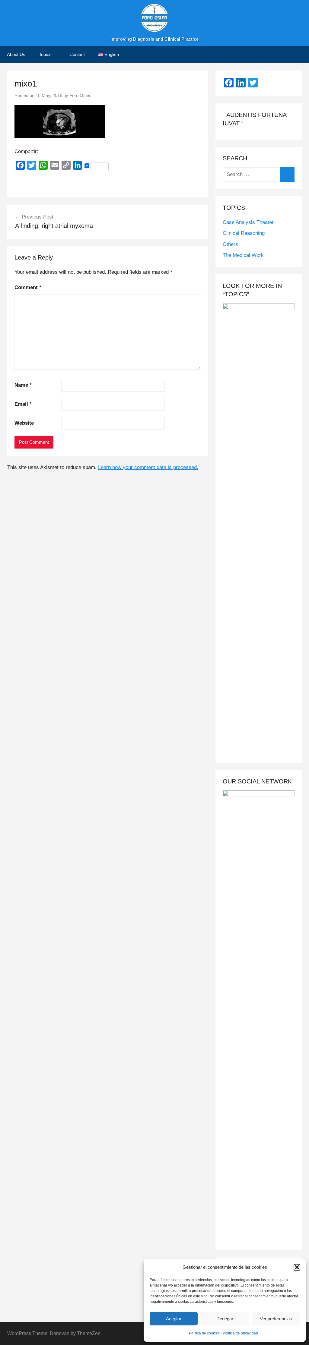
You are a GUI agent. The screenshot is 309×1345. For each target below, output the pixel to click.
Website (24, 423)
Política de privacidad (240, 1333)
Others (230, 244)
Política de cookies (204, 1333)
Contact (77, 54)
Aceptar (173, 1318)
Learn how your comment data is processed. (148, 467)
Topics (45, 54)
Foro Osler (80, 95)
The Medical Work (243, 255)
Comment (27, 287)
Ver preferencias (276, 1318)
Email (23, 404)
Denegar (224, 1318)
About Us (16, 54)
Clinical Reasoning (244, 233)
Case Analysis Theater (248, 222)
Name (23, 385)
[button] (297, 1267)
